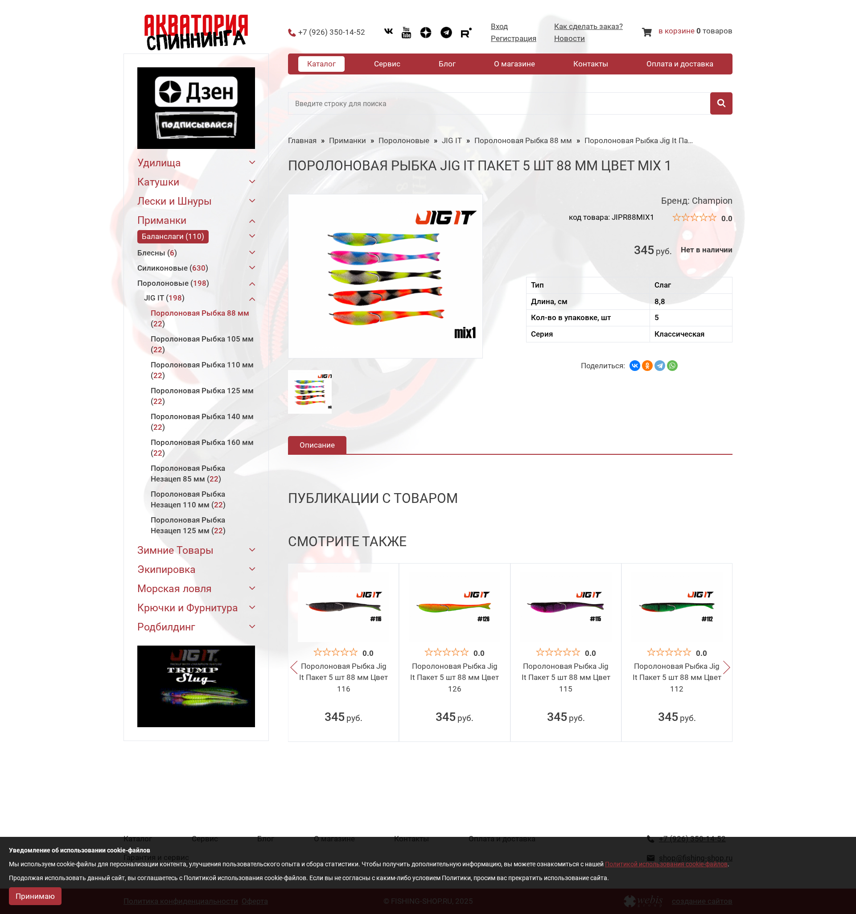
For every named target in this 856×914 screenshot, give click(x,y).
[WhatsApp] (672, 365)
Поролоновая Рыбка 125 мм (202, 396)
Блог (447, 63)
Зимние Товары (175, 550)
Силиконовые (171, 267)
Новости (569, 38)
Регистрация (513, 38)
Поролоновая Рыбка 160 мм (202, 447)
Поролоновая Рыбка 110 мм (202, 370)
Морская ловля (174, 589)
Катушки (158, 182)
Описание (317, 445)
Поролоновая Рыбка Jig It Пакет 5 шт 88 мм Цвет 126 (454, 677)
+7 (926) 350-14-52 (331, 32)
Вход (499, 26)
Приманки (161, 220)
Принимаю (35, 896)
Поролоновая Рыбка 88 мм (200, 318)
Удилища (159, 163)
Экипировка (166, 569)
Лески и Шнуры (174, 201)
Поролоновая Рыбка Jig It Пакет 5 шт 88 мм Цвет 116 (343, 677)
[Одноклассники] (647, 365)
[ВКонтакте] (635, 365)
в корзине (676, 30)
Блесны (155, 252)
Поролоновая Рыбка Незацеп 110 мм (188, 499)
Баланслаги (172, 236)
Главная (302, 140)
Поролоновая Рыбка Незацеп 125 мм (188, 525)
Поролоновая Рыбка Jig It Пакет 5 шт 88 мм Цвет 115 (566, 677)
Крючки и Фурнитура (187, 608)
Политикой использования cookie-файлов (666, 864)
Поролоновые (171, 283)
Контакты (590, 63)
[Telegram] (659, 365)
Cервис (387, 63)
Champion (712, 200)
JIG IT (163, 297)
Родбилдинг (166, 627)
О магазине (514, 63)
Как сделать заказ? (588, 26)
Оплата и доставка (679, 63)
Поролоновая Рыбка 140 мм (202, 422)
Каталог (321, 63)
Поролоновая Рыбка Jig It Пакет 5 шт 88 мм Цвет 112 (677, 677)
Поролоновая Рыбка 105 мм (202, 344)
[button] (293, 668)
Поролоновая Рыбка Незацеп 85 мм (188, 473)
